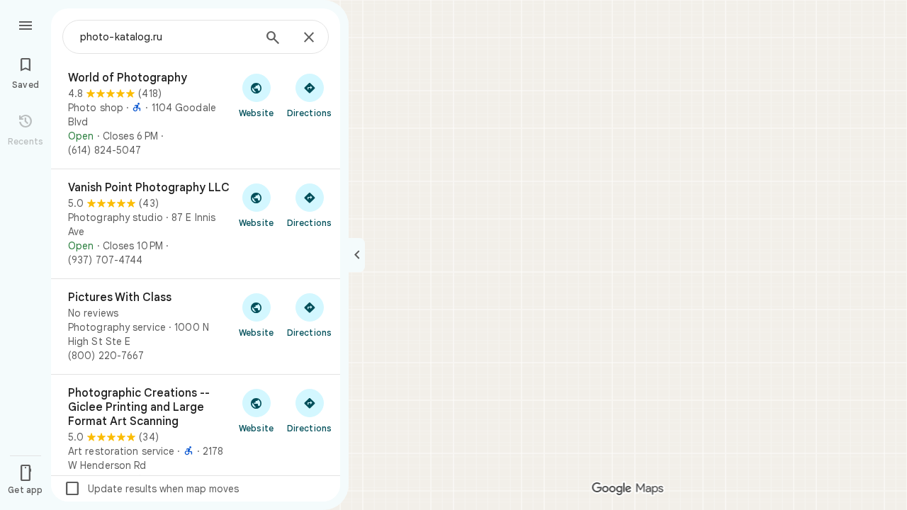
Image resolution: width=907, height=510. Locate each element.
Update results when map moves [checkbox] (151, 488)
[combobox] (166, 36)
